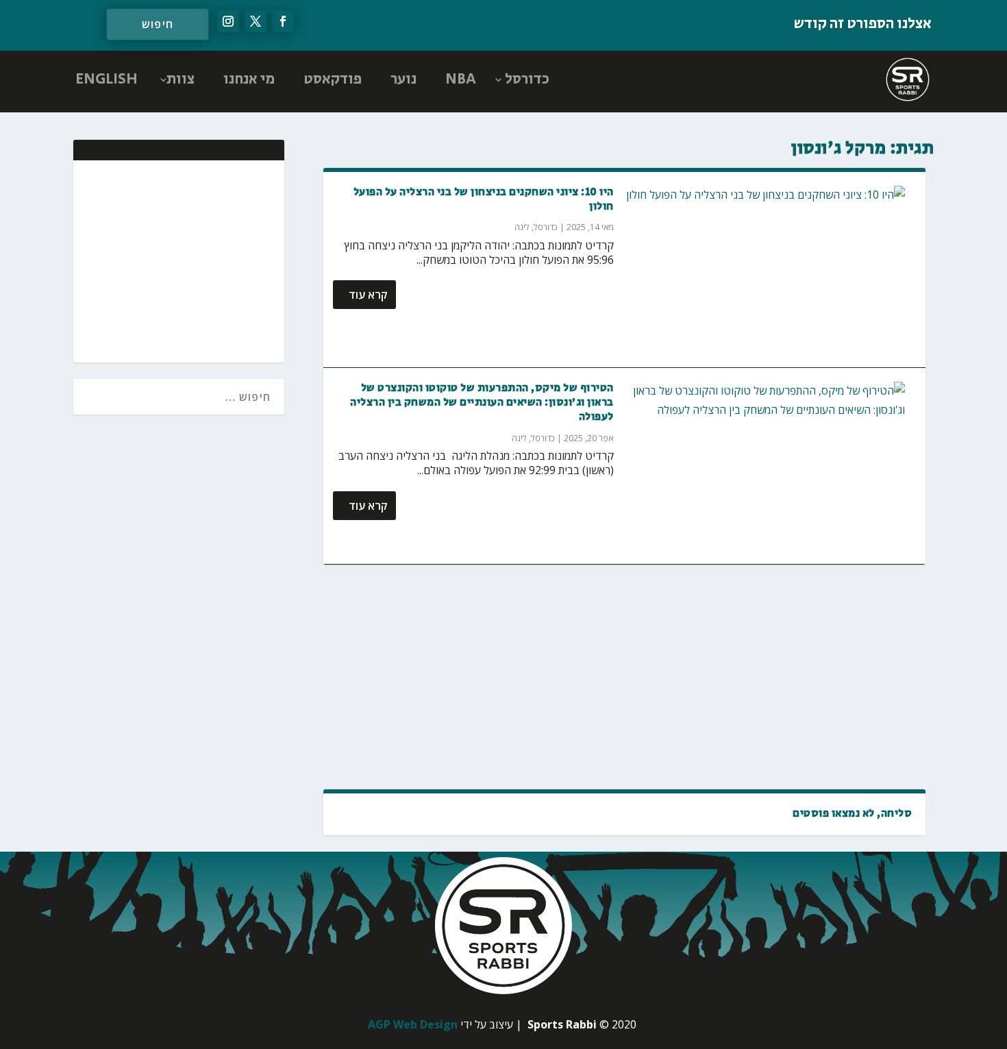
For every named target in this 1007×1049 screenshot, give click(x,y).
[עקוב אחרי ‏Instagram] (228, 21)
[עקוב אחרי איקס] (255, 21)
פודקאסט (332, 79)
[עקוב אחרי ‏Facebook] (283, 21)
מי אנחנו (249, 79)
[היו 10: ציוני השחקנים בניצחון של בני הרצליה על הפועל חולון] (765, 270)
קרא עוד (368, 294)
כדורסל (527, 79)
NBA (460, 79)
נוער (403, 79)
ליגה (522, 227)
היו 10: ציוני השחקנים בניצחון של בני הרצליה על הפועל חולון (483, 199)
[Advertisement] (624, 677)
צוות (180, 79)
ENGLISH (106, 79)
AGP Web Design (413, 1024)
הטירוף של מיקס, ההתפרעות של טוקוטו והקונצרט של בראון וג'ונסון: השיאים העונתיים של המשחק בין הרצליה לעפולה (482, 402)
